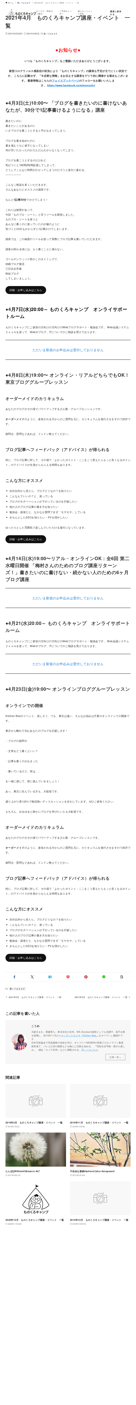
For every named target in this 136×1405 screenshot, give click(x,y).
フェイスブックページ (65, 80)
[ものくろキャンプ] (22, 13)
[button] (14, 977)
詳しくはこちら (89, 1049)
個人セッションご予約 (85, 12)
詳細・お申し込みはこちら (25, 290)
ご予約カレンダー (65, 12)
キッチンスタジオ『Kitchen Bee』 (80, 1035)
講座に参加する (116, 13)
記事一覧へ (115, 1057)
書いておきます (50, 33)
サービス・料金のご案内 (44, 12)
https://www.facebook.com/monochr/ (71, 85)
